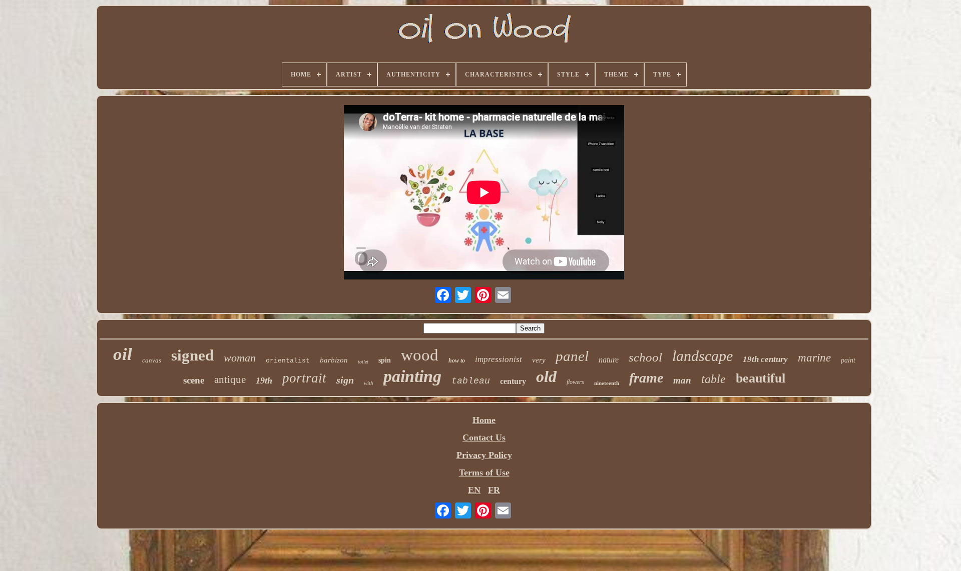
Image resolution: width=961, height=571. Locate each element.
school (645, 357)
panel (572, 356)
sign (345, 380)
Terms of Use (484, 473)
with (368, 383)
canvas (151, 360)
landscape (702, 356)
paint (848, 360)
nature (609, 360)
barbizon (334, 360)
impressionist (498, 359)
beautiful (760, 378)
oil (122, 354)
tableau (470, 381)
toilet (363, 361)
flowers (575, 382)
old (546, 377)
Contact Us (484, 437)
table (713, 379)
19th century (765, 359)
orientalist (288, 360)
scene (193, 380)
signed (192, 355)
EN (474, 490)
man (682, 380)
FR (494, 490)
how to (456, 360)
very (539, 360)
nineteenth (606, 383)
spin (384, 360)
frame (646, 378)
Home (484, 420)
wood (419, 355)
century (513, 381)
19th (264, 381)
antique (230, 380)
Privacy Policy (484, 455)
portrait (304, 378)
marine (814, 358)
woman (240, 358)
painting (412, 376)
